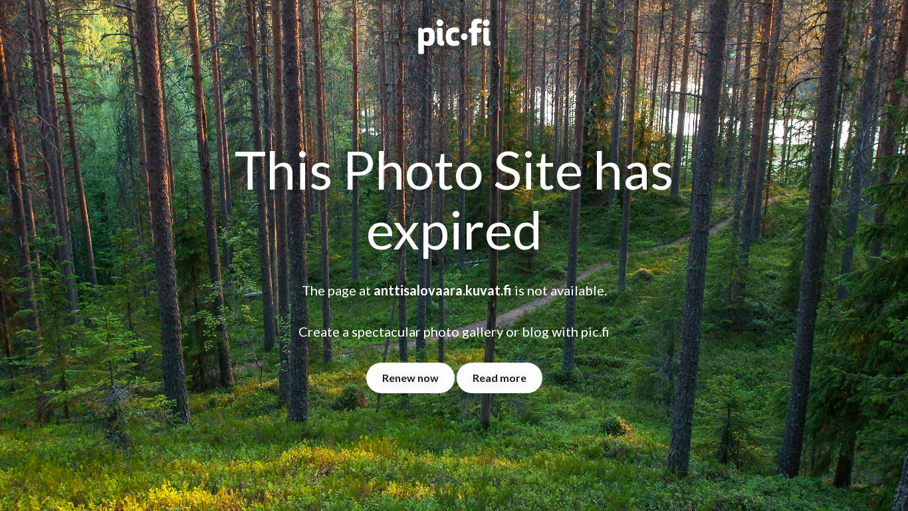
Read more (499, 377)
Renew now (410, 377)
